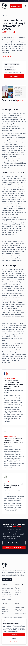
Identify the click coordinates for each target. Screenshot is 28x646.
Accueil (4, 607)
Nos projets (18, 590)
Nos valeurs (5, 611)
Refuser (14, 638)
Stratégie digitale (9, 67)
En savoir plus (14, 641)
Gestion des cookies (20, 613)
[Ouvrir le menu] (25, 6)
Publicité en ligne (6, 594)
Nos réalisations (14, 543)
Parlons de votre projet (14, 547)
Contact (17, 594)
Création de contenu (10, 69)
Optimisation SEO (6, 592)
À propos (17, 588)
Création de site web (7, 588)
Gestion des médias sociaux (12, 64)
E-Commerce (5, 590)
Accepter (14, 634)
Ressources (18, 592)
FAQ (3, 613)
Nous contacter (16, 6)
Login (10, 1)
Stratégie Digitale (6, 599)
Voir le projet (14, 76)
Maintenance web (6, 597)
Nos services (5, 609)
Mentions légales (19, 607)
